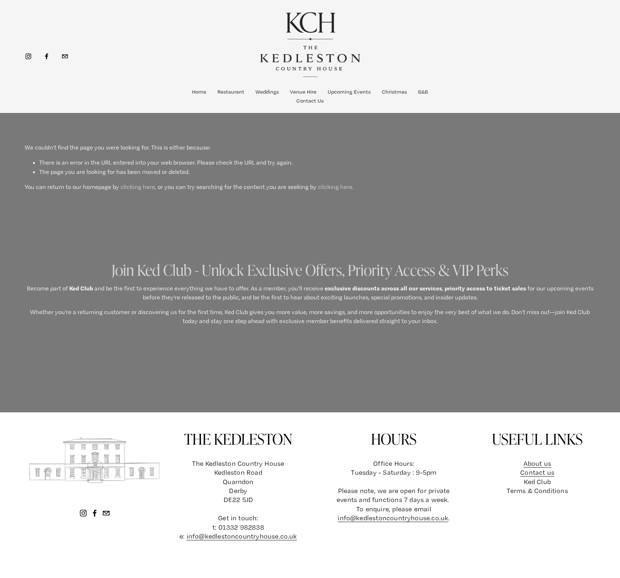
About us (537, 463)
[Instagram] (28, 56)
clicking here (138, 186)
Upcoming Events (349, 92)
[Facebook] (46, 56)
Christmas (394, 92)
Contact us (537, 472)
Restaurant (230, 92)
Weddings (267, 92)
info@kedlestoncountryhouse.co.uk (393, 518)
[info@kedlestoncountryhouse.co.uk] (65, 56)
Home (199, 92)
